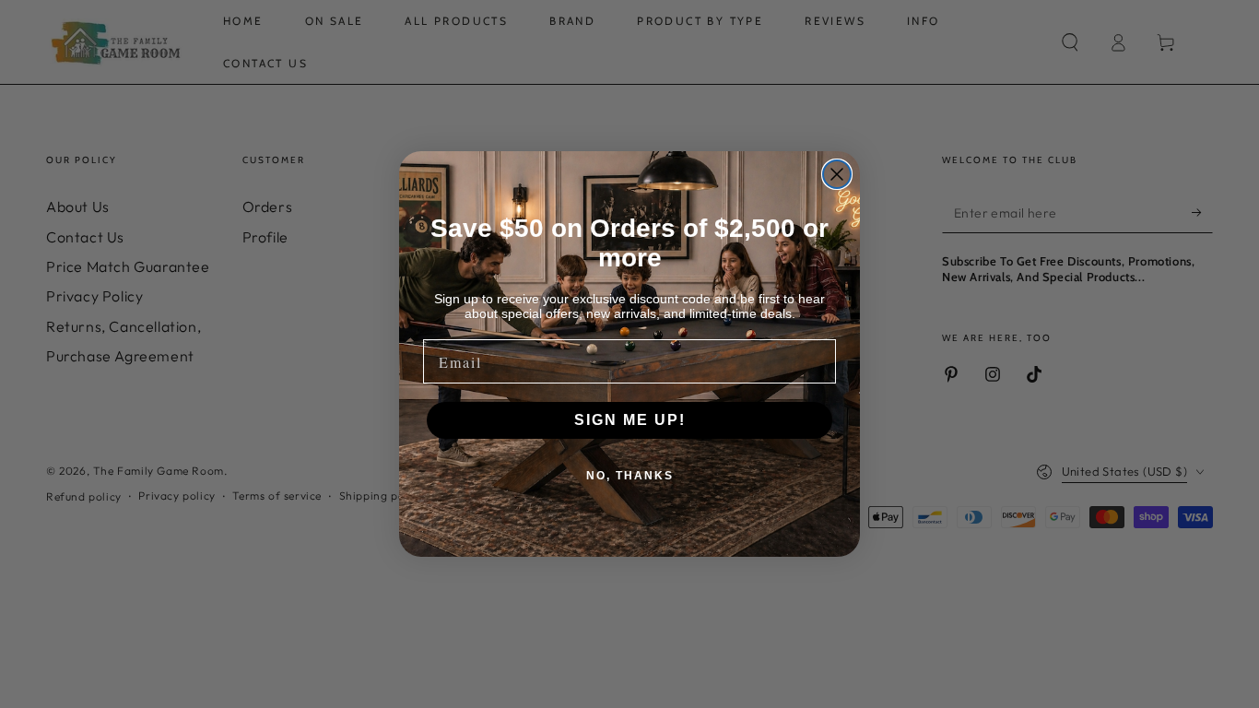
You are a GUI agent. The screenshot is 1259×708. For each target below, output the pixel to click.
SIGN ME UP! (630, 420)
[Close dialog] (837, 174)
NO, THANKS (630, 475)
